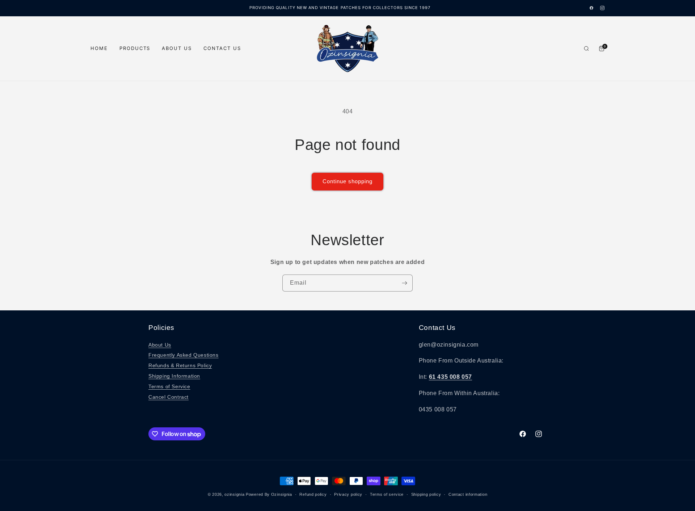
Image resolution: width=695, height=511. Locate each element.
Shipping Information (174, 376)
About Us (177, 48)
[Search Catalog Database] (586, 48)
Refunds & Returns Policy (180, 365)
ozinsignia (234, 494)
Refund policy (313, 494)
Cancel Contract (168, 397)
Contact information (467, 494)
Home (99, 48)
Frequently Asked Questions (183, 355)
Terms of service (387, 494)
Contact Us (222, 48)
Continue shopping (347, 181)
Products (135, 48)
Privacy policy (348, 494)
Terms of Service (169, 386)
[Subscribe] (404, 283)
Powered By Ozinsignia (269, 494)
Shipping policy (426, 494)
